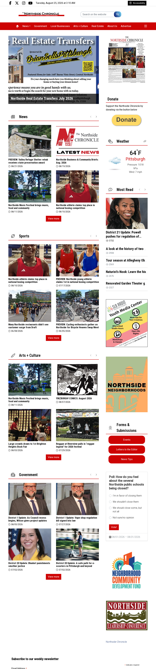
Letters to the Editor (126, 449)
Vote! (114, 527)
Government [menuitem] (40, 26)
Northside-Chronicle (116, 641)
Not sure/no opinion (123, 517)
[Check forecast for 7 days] (114, 163)
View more (53, 218)
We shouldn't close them (126, 501)
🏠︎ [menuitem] (17, 26)
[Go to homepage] (41, 14)
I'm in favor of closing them (127, 495)
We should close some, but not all (127, 509)
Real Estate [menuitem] (98, 26)
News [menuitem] (25, 26)
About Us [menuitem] (112, 26)
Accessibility (139, 3)
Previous (10, 70)
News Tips (127, 459)
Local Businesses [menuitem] (60, 26)
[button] (145, 26)
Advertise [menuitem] (126, 26)
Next (96, 70)
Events (126, 439)
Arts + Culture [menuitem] (80, 26)
